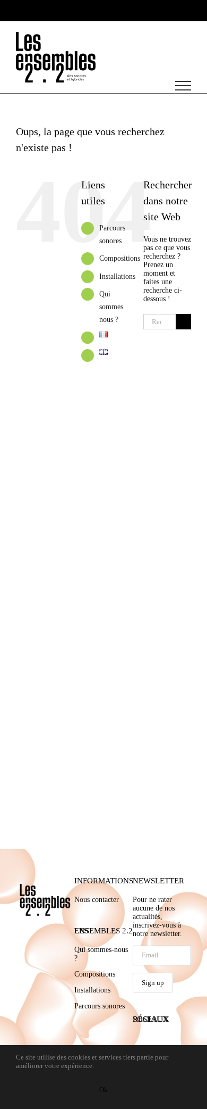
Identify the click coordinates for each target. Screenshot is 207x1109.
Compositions (119, 258)
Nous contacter (96, 900)
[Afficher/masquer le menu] (183, 85)
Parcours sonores (99, 1006)
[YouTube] (153, 1039)
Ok (103, 1090)
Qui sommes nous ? (111, 307)
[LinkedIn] (170, 1039)
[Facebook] (137, 1039)
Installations (117, 276)
